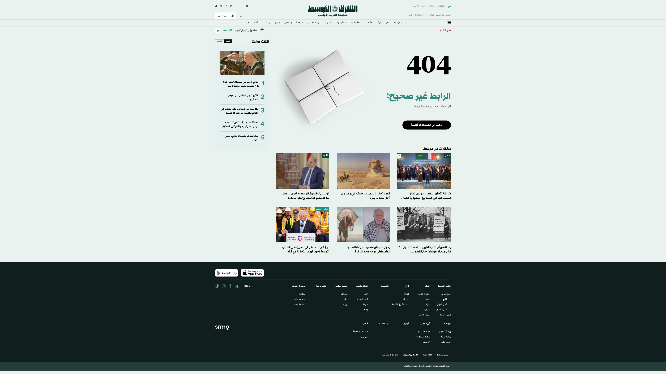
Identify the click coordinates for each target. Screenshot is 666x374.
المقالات (406, 294)
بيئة (345, 305)
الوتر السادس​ (362, 299)
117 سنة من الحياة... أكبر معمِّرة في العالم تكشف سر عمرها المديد (239, 111)
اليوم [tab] (228, 41)
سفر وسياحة (299, 299)
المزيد (247, 23)
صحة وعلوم (342, 23)
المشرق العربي (441, 310)
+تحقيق (426, 342)
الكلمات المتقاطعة (360, 332)
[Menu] (449, 22)
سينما (365, 305)
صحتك (344, 294)
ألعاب (255, 23)
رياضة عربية (446, 337)
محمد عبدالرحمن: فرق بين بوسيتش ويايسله (411, 30)
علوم (345, 299)
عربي (449, 6)
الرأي (379, 23)
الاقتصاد (369, 23)
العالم (388, 23)
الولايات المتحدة (423, 294)
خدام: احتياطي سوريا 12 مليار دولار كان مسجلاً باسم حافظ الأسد (240, 84)
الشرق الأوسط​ (400, 23)
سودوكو (364, 337)
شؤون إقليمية (445, 315)
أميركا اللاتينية (424, 315)
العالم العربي (446, 294)
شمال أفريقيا (442, 305)
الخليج (445, 299)
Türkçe (431, 6)
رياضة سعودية (444, 332)
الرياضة (299, 23)
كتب (366, 294)
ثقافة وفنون (356, 23)
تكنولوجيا (328, 23)
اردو (423, 6)
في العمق (288, 23)
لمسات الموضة (299, 305)
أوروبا (427, 299)
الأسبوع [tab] (220, 41)
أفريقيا (427, 310)
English (441, 6)
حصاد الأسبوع (424, 332)
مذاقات (302, 294)
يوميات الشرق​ (313, 23)
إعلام (366, 310)
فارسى (416, 6)
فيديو (277, 23)
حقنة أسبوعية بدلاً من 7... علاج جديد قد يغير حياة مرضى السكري (240, 124)
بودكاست (266, 23)
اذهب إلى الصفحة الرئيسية (426, 125)
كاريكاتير (406, 299)
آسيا (428, 305)
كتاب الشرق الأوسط (400, 305)
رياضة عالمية (446, 342)
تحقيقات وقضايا (423, 337)
